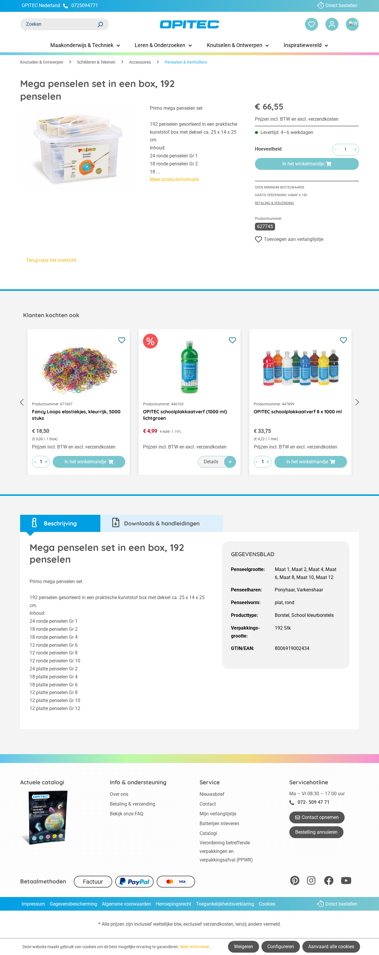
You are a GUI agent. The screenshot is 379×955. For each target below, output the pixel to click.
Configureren (280, 946)
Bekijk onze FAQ (126, 814)
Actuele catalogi (42, 782)
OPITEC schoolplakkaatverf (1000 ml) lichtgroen (185, 415)
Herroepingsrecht (173, 904)
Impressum (33, 904)
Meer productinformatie (174, 179)
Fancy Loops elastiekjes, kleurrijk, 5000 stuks (76, 415)
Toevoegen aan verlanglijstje (293, 239)
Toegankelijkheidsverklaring (225, 904)
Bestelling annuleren (316, 832)
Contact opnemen (320, 817)
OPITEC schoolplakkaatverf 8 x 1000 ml (298, 411)
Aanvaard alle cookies (331, 946)
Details (211, 461)
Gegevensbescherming (73, 904)
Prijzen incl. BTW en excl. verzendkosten (296, 119)
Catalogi (208, 833)
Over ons (119, 794)
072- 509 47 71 (314, 802)
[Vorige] (21, 402)
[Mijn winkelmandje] (352, 24)
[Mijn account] (331, 24)
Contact (208, 804)
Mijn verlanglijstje (218, 814)
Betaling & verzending (274, 203)
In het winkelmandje (303, 164)
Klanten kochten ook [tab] (51, 315)
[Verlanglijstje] (311, 24)
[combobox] (58, 24)
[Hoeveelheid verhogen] (355, 149)
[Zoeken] (100, 24)
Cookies (267, 904)
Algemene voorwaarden (126, 904)
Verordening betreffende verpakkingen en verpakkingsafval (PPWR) (226, 851)
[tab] (60, 523)
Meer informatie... (196, 946)
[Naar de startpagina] (189, 24)
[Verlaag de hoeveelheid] (335, 149)
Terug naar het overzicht (51, 260)
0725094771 (84, 5)
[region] (79, 148)
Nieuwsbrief (212, 794)
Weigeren (243, 946)
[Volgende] (357, 402)
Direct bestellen (341, 5)
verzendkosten (218, 924)
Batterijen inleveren (219, 823)
